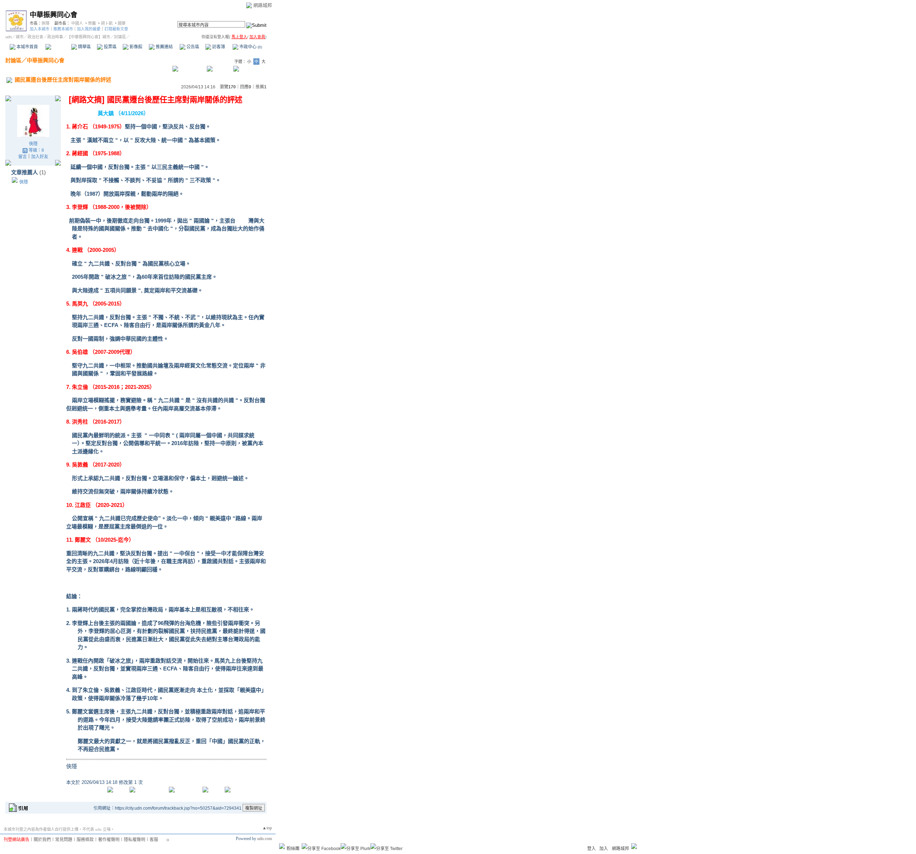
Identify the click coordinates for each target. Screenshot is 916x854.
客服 (154, 839)
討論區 (58, 46)
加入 (603, 848)
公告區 (192, 46)
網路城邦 (262, 5)
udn (8, 37)
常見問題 (63, 839)
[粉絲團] (282, 846)
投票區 (110, 46)
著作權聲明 (109, 839)
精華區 (84, 46)
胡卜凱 (107, 23)
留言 (22, 156)
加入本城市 (39, 29)
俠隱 (45, 23)
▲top (267, 827)
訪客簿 (218, 46)
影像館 (135, 46)
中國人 (77, 23)
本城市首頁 (26, 46)
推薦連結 (164, 46)
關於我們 (42, 839)
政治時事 (55, 37)
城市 (20, 37)
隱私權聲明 (134, 839)
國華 (122, 23)
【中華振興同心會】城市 (88, 37)
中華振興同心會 (53, 15)
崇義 (92, 23)
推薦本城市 (63, 29)
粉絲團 (293, 848)
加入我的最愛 (89, 29)
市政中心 (250, 46)
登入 (591, 848)
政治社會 (35, 37)
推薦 (261, 86)
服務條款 (85, 839)
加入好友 (39, 156)
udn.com (264, 838)
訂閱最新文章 (116, 29)
